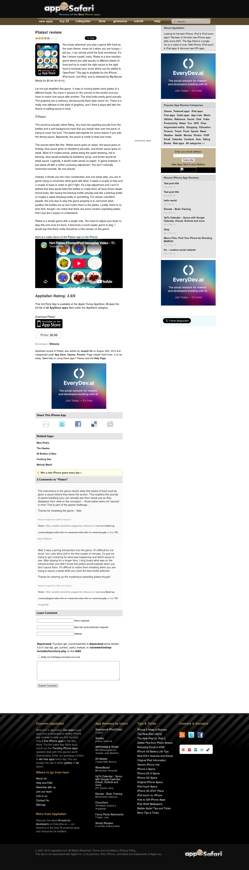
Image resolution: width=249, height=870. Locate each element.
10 (96, 805)
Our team (68, 730)
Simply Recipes (104, 823)
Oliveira (103, 787)
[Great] (45, 38)
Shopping (191, 127)
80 (96, 770)
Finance (168, 131)
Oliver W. (108, 741)
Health (178, 135)
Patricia (102, 805)
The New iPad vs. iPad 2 (151, 738)
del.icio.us (94, 424)
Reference (179, 119)
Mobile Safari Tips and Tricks (154, 808)
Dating (206, 139)
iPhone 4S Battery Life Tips (153, 751)
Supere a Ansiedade (105, 807)
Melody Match (44, 464)
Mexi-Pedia (43, 442)
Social (190, 119)
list (77, 763)
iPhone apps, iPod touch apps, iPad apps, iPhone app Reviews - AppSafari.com (76, 7)
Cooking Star (44, 459)
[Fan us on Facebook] (202, 735)
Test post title (171, 183)
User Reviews (56, 38)
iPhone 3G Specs (147, 777)
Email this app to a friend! (45, 424)
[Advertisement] (142, 81)
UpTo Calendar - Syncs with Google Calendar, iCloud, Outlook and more (108, 780)
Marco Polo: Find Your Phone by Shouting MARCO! (188, 239)
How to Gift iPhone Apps (151, 799)
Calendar (177, 139)
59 (96, 749)
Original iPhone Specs (150, 782)
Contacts (189, 139)
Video (206, 119)
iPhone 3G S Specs (148, 773)
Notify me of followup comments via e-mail (60, 657)
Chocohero (101, 802)
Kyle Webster (45, 538)
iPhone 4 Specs (146, 769)
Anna (99, 741)
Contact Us (42, 800)
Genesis (102, 770)
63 (96, 796)
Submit (138, 21)
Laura (100, 732)
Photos (198, 135)
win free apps (47, 759)
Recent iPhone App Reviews (181, 177)
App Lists (196, 115)
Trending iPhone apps (65, 748)
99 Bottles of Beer (47, 453)
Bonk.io (112, 761)
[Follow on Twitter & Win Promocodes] (192, 735)
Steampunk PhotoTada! (108, 729)
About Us (41, 778)
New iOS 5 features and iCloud (155, 756)
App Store (60, 354)
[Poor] (39, 38)
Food (186, 131)
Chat (198, 119)
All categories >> (195, 143)
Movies (188, 135)
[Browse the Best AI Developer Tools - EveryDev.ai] (79, 386)
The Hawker (43, 448)
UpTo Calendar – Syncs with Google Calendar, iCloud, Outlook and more (184, 219)
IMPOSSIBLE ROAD (107, 747)
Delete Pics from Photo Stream (155, 742)
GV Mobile (101, 758)
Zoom (52, 38)
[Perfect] (48, 38)
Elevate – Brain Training (177, 209)
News (203, 131)
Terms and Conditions (105, 850)
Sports (194, 131)
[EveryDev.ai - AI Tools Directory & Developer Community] (188, 76)
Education (205, 127)
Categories (83, 21)
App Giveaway (120, 21)
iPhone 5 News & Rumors (152, 729)
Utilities (168, 119)
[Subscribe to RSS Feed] (183, 735)
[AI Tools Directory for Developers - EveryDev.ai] (188, 283)
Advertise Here (143, 141)
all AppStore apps (57, 307)
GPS (196, 123)
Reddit (110, 424)
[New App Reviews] (46, 21)
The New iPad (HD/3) (149, 734)
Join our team (44, 791)
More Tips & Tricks (148, 812)
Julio (106, 817)
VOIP (206, 135)
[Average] (42, 38)
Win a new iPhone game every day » (61, 472)
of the (79, 14)
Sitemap (41, 804)
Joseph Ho (43, 604)
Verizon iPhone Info (148, 764)
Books (167, 143)
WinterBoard (102, 767)
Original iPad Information (151, 760)
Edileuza (112, 796)
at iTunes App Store (49, 323)
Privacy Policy (127, 850)
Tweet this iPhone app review (62, 424)
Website (54, 344)
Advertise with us (46, 787)
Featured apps (182, 111)
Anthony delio (113, 826)
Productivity (171, 123)
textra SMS (102, 761)
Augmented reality (174, 127)
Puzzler (81, 354)
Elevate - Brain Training (108, 793)
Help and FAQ (44, 783)
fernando (102, 796)
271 (97, 787)
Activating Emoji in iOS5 (151, 747)
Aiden (100, 817)
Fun (190, 123)
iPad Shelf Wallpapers (149, 804)
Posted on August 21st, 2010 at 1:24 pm (53, 520)
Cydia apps (183, 115)
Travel (178, 131)
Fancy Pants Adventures (109, 814)
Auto (198, 139)
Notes (182, 123)
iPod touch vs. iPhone (149, 795)
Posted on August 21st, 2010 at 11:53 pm (54, 586)
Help (157, 21)
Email (167, 139)
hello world (170, 200)
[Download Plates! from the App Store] (47, 59)
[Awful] (36, 38)
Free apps (169, 115)
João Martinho (111, 752)
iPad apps (197, 111)
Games (71, 354)
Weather (168, 135)
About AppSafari (174, 27)
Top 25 (64, 21)
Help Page (100, 358)
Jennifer (101, 826)
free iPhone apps (54, 741)
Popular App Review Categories (183, 105)
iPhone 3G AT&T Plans (150, 791)
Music (207, 115)
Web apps (178, 143)
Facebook (78, 424)
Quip (166, 229)
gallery (68, 763)
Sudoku (99, 738)
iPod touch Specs (147, 786)
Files (203, 123)
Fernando (112, 770)
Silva (110, 787)
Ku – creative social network (180, 249)
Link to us (41, 796)
